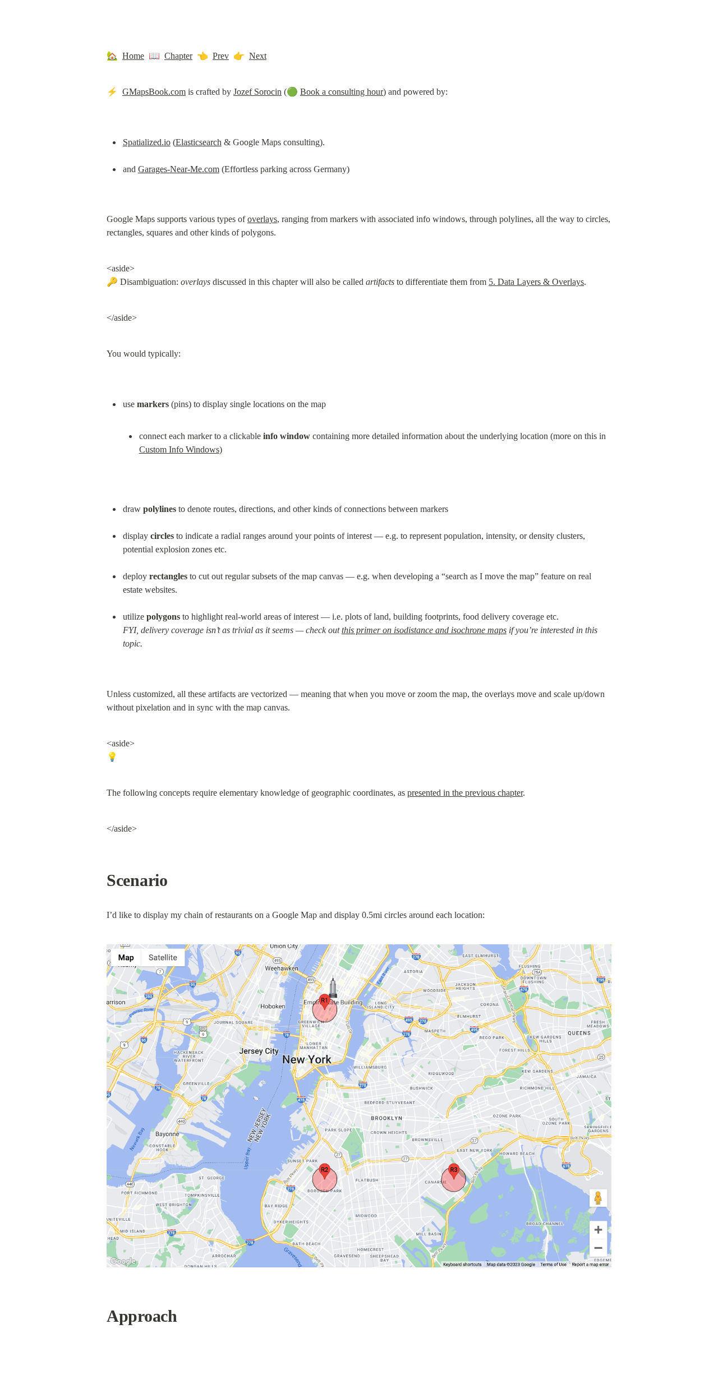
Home (133, 56)
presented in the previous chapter (465, 792)
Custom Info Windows (179, 449)
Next (257, 56)
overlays (262, 219)
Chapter (178, 56)
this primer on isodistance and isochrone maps (424, 630)
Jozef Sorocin (257, 91)
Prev (221, 56)
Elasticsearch (199, 142)
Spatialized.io (147, 142)
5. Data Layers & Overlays (536, 282)
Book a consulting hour (341, 91)
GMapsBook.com (154, 91)
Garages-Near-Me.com (178, 169)
